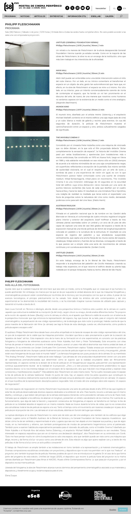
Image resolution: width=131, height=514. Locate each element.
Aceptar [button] (122, 509)
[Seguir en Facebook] (67, 8)
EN (124, 8)
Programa (10, 16)
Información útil (77, 16)
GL (114, 8)
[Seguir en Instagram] (77, 8)
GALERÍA (109, 16)
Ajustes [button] (112, 509)
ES (119, 8)
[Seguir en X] (72, 8)
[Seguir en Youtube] (83, 8)
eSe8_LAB (95, 16)
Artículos (39, 16)
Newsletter (101, 8)
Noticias (24, 16)
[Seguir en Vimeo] (88, 8)
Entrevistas (56, 16)
